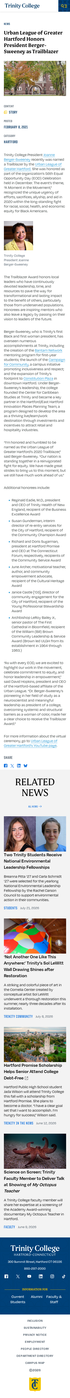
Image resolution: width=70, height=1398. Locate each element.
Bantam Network (48, 350)
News (7, 24)
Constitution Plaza (38, 378)
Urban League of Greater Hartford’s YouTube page (30, 743)
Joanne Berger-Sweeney (29, 157)
